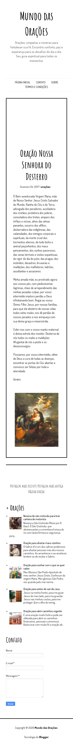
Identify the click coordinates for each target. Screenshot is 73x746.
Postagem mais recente (23, 486)
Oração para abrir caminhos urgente (42, 611)
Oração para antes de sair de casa (41, 589)
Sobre (54, 82)
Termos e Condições (36, 87)
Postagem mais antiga (50, 486)
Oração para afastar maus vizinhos (42, 543)
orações (45, 186)
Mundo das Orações (46, 727)
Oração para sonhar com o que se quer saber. (44, 566)
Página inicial (22, 82)
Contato (40, 82)
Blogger (44, 737)
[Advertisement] (36, 125)
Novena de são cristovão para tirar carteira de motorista (41, 517)
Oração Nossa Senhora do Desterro (36, 165)
